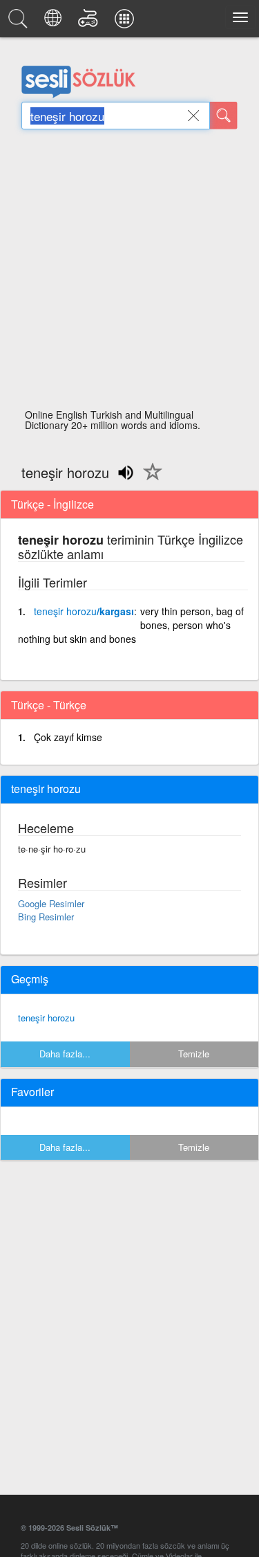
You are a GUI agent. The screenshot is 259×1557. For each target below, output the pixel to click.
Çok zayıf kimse (68, 737)
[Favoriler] (149, 479)
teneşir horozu (46, 1017)
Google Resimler (51, 903)
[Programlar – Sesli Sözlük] (126, 22)
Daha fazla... (64, 1053)
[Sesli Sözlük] (20, 22)
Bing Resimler (46, 916)
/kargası (84, 611)
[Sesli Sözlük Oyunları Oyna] (90, 22)
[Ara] (224, 115)
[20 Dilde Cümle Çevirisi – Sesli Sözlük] (55, 22)
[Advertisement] (129, 273)
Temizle (193, 1053)
